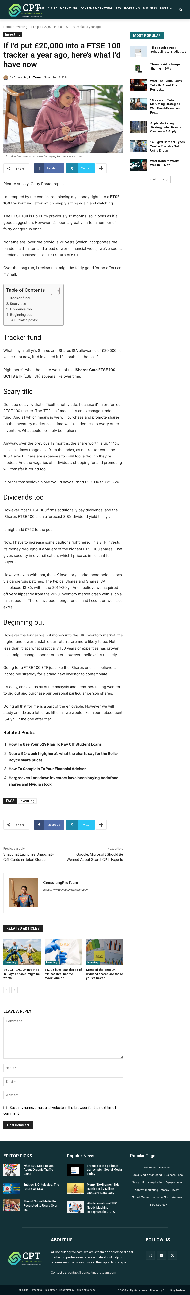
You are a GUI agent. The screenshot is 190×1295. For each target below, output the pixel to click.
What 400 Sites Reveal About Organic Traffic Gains (39, 1170)
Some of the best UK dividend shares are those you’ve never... (104, 974)
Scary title (18, 303)
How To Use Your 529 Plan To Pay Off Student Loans (55, 744)
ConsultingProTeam (27, 77)
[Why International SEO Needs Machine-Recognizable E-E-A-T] (75, 1207)
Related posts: (27, 320)
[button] (180, 9)
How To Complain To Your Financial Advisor (47, 768)
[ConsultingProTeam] (6, 77)
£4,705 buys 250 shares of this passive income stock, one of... (63, 974)
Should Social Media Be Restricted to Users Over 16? (40, 1206)
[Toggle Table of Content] (52, 291)
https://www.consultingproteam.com (65, 889)
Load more (157, 179)
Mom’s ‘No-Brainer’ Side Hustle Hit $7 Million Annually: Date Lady (103, 1189)
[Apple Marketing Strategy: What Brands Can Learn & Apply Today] (138, 127)
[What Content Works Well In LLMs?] (138, 165)
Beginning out (21, 315)
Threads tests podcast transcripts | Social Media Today (104, 1170)
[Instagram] (150, 1255)
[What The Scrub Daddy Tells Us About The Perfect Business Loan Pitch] (138, 85)
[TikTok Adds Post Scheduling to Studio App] (138, 52)
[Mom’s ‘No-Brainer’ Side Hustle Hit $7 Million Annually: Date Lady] (75, 1188)
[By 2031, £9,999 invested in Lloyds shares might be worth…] (22, 952)
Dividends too (21, 309)
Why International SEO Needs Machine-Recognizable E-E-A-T (102, 1208)
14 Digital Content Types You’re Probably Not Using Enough (167, 146)
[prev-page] (6, 990)
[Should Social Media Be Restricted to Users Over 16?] (11, 1205)
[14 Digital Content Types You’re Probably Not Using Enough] (138, 146)
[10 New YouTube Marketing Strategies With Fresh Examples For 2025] (138, 104)
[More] (101, 168)
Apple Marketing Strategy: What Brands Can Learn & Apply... (165, 127)
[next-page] (14, 990)
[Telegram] (161, 1255)
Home (7, 27)
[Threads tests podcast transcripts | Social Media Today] (75, 1170)
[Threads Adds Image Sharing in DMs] (138, 68)
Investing (21, 27)
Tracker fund (19, 298)
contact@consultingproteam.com (92, 1272)
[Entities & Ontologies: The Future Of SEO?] (11, 1188)
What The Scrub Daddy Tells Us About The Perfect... (166, 85)
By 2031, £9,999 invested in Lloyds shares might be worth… (21, 974)
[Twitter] (172, 1255)
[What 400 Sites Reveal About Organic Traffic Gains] (11, 1170)
